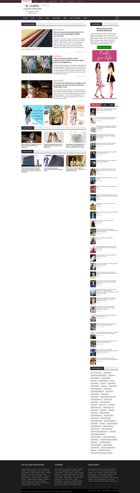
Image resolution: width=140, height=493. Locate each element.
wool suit (103, 383)
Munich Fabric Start (112, 423)
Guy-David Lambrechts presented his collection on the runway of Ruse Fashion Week (106, 273)
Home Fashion (56, 18)
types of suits (102, 405)
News (65, 18)
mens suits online (108, 415)
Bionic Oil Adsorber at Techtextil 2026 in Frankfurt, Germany (106, 255)
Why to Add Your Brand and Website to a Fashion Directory (106, 315)
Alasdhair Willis (95, 386)
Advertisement (70, 1)
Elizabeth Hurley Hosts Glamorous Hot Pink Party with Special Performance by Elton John (106, 248)
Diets (47, 18)
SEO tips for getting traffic (97, 391)
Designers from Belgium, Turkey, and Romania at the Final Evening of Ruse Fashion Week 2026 (105, 299)
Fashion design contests (109, 437)
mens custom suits (105, 402)
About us (62, 1)
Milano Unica (94, 413)
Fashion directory (41, 471)
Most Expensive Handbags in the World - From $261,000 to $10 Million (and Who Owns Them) (75, 146)
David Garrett (109, 391)
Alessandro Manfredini (109, 421)
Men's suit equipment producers (69, 474)
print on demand (95, 429)
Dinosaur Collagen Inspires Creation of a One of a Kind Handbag (106, 161)
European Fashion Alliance (107, 447)
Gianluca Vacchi (95, 394)
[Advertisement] (87, 9)
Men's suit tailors (71, 469)
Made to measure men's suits (108, 396)
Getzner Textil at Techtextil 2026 (104, 238)
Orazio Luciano (111, 383)
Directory (35, 1)
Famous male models (96, 421)
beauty (112, 380)
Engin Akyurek (104, 394)
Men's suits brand (105, 418)
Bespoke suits (113, 481)
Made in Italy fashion (107, 429)
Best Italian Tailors (104, 413)
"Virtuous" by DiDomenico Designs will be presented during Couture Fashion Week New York (69, 85)
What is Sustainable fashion (98, 434)
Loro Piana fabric (106, 378)
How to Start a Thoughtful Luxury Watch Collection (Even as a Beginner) (31, 146)
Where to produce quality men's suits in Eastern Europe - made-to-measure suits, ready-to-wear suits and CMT (31, 170)
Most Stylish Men (75, 18)
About (94, 490)
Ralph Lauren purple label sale (98, 375)
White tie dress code (108, 407)
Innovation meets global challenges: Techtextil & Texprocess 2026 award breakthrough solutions (105, 308)
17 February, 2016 (81, 51)
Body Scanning (94, 418)
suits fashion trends (96, 437)
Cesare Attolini (94, 383)
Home (90, 490)
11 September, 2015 (81, 101)
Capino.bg (93, 450)
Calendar (43, 1)
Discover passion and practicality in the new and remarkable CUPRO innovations (68, 34)
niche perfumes (95, 447)
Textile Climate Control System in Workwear (105, 221)
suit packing (94, 405)
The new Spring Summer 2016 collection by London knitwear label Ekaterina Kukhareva (68, 60)
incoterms (102, 423)
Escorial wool (94, 423)
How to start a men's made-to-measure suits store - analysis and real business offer (76, 169)
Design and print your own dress (109, 439)
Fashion (25, 18)
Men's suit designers (64, 471)
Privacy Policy (115, 490)
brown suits (111, 375)
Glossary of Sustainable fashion (99, 431)
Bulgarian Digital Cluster (66, 491)
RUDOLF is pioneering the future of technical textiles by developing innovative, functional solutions (107, 230)
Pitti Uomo (111, 410)
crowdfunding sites (95, 426)
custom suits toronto (96, 372)
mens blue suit (107, 388)
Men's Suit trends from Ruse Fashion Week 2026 (107, 212)
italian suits (104, 386)
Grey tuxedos (94, 410)
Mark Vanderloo (95, 378)
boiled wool (111, 405)
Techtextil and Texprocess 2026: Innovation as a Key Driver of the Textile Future (107, 333)
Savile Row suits (108, 399)
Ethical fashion (94, 439)
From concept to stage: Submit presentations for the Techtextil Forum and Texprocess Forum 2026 (107, 351)
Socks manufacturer (96, 445)
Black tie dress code (96, 407)
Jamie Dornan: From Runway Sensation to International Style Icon (107, 152)
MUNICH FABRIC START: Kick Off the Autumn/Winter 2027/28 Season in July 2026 (106, 170)
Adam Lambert (107, 372)
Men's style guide (31, 471)
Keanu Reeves (94, 396)
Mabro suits (103, 410)
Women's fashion (53, 1)
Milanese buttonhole (96, 388)
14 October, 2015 (81, 76)
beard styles (113, 431)
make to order (112, 386)
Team (99, 490)
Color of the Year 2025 (105, 442)
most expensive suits (96, 415)
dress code (94, 380)
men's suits (35, 469)
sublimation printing (108, 426)
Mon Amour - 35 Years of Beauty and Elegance (105, 204)
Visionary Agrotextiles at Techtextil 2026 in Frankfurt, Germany (107, 264)
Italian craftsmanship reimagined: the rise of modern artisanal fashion (107, 341)
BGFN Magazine (26, 1)
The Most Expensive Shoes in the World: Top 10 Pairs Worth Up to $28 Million (53, 146)
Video (85, 18)
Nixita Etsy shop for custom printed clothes (101, 453)
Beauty (33, 18)
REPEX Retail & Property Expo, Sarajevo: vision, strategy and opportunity (106, 324)
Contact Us (80, 1)
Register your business (104, 47)
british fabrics (94, 402)
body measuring (108, 445)
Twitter (53, 491)
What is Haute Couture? (104, 450)
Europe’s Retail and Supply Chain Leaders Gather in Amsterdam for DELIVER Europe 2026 (107, 196)
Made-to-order (103, 469)
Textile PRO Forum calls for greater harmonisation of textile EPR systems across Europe (106, 136)
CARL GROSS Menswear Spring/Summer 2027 (106, 186)
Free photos (94, 442)
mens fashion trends (96, 399)
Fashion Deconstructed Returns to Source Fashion (106, 178)
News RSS (58, 491)
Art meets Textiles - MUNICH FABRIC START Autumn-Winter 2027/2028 (106, 144)
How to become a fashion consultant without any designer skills (53, 169)
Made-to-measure (93, 469)
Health (40, 18)
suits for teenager (103, 380)
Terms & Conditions (106, 490)
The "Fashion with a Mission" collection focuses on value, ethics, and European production (106, 282)
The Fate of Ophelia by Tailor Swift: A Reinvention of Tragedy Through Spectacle (107, 358)
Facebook (48, 491)
